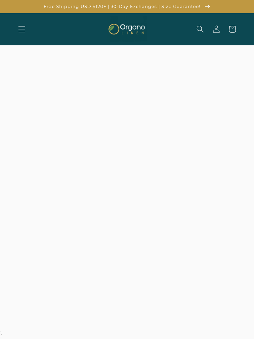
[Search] (200, 29)
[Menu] (22, 29)
